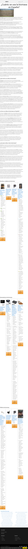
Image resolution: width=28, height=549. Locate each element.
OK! (24, 547)
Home (2, 537)
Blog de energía (17, 537)
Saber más (2, 533)
